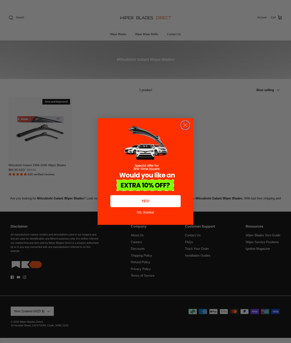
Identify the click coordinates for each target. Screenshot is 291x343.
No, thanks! (145, 212)
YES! (145, 201)
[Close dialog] (185, 125)
